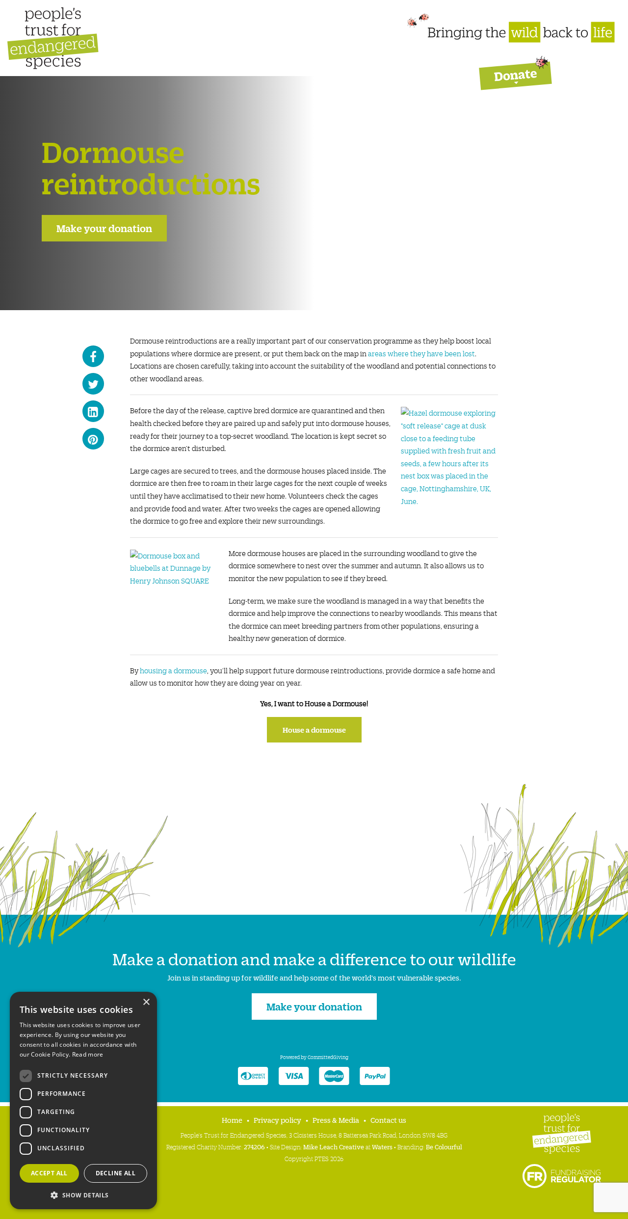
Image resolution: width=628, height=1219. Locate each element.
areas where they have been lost (421, 353)
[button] (83, 1194)
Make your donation (104, 227)
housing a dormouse (173, 670)
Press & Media (336, 1119)
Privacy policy (277, 1119)
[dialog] (83, 1100)
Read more (88, 1054)
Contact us (388, 1119)
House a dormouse (314, 729)
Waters (382, 1146)
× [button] (146, 1002)
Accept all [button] (49, 1173)
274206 (254, 1146)
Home (232, 1119)
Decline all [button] (115, 1173)
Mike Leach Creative (333, 1146)
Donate (515, 70)
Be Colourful (443, 1146)
